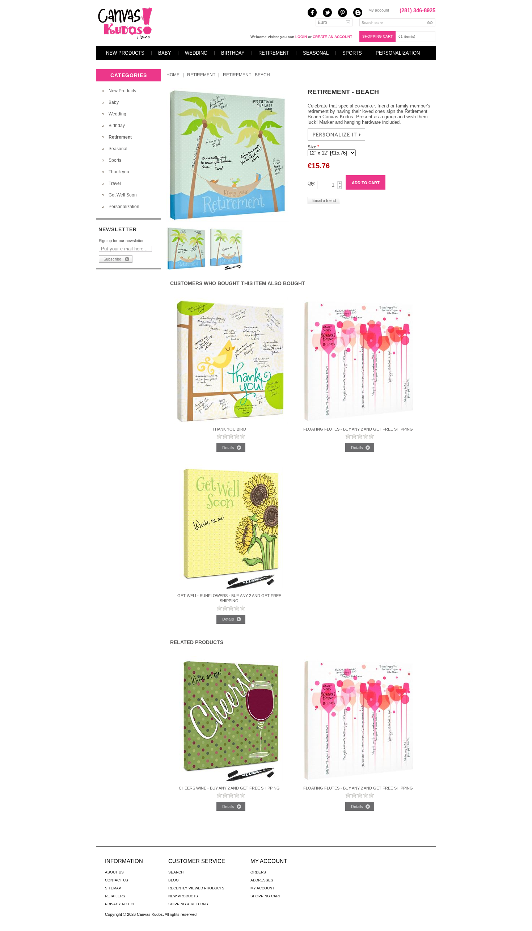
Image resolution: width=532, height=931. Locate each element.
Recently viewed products (196, 888)
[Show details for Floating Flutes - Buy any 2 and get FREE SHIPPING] (359, 422)
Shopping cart (377, 36)
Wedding (196, 53)
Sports (352, 53)
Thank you (119, 171)
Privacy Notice (120, 904)
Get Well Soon (123, 195)
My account (378, 10)
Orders (258, 872)
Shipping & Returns (188, 904)
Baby (164, 53)
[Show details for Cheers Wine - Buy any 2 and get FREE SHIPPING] (231, 781)
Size (312, 146)
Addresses (261, 880)
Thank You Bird (229, 429)
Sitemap (113, 888)
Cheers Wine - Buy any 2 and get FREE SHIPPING (229, 788)
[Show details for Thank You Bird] (231, 422)
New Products (125, 53)
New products (183, 896)
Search (175, 872)
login (301, 37)
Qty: (311, 183)
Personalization (398, 53)
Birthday (233, 53)
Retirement (273, 53)
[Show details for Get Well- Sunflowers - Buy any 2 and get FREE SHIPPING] (231, 589)
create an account (332, 37)
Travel (115, 183)
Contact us (116, 880)
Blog (173, 880)
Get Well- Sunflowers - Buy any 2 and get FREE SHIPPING (229, 598)
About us (114, 872)
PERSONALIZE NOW (336, 134)
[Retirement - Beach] (227, 220)
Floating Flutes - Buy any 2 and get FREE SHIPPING (358, 429)
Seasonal (316, 53)
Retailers (115, 896)
